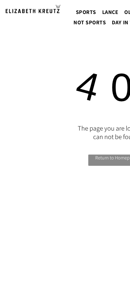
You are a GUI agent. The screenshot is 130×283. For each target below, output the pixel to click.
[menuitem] (86, 12)
